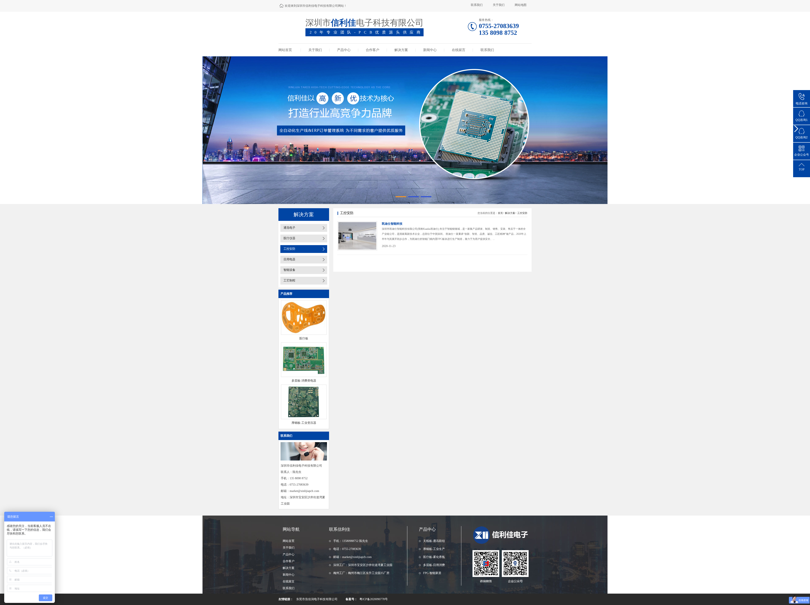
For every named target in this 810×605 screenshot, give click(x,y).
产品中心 (344, 50)
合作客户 (372, 50)
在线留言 (458, 50)
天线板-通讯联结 (434, 541)
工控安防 (289, 248)
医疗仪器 (289, 238)
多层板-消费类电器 (304, 380)
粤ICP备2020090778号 (373, 599)
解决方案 (401, 50)
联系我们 (477, 5)
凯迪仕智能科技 (392, 223)
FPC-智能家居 (432, 573)
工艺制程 (289, 280)
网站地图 (520, 5)
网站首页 (285, 50)
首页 (500, 213)
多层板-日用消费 (434, 565)
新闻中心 (430, 50)
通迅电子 (289, 227)
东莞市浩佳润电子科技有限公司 (317, 599)
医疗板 (303, 338)
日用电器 (289, 259)
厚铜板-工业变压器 (304, 422)
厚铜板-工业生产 (434, 549)
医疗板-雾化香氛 (434, 557)
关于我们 (499, 5)
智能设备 (289, 269)
